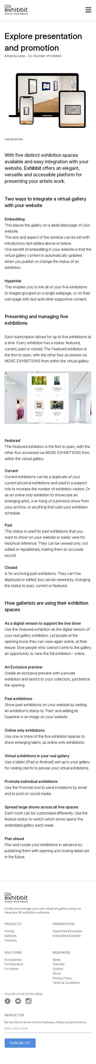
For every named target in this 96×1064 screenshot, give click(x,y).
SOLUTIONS (13, 952)
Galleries (11, 935)
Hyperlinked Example (67, 931)
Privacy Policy (62, 978)
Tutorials (59, 964)
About (57, 973)
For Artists (11, 969)
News (57, 959)
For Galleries (13, 959)
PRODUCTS (13, 924)
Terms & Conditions (66, 982)
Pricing (9, 931)
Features (11, 940)
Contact (58, 969)
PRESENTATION (64, 924)
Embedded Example (67, 935)
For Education (14, 964)
